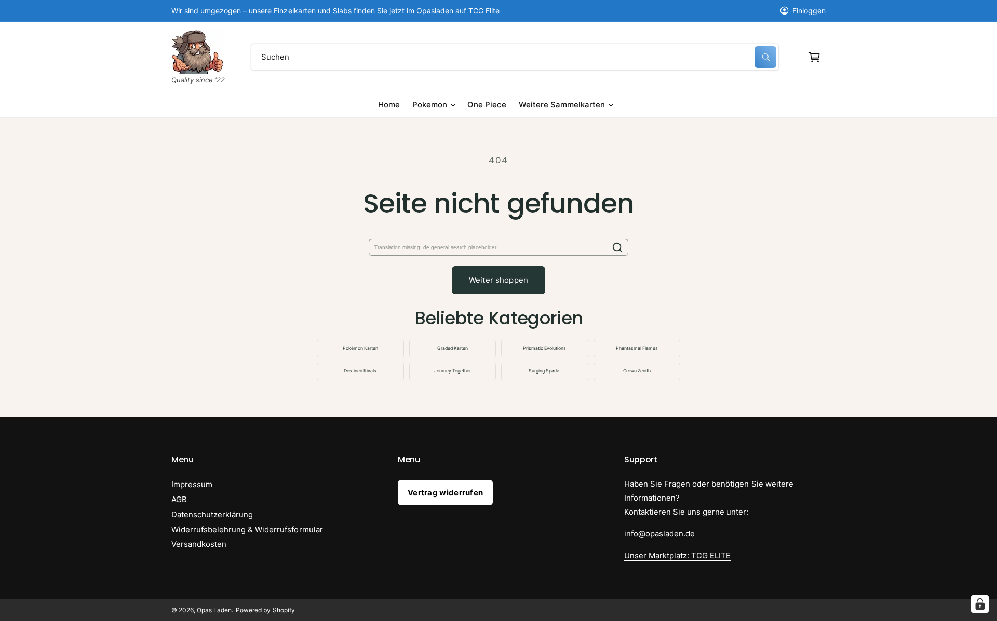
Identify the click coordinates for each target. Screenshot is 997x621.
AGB (179, 499)
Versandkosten (198, 544)
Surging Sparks (545, 371)
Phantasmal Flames (637, 348)
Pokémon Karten (360, 348)
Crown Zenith (637, 371)
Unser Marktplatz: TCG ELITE (677, 555)
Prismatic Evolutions (544, 348)
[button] (814, 57)
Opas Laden (214, 610)
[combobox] (515, 57)
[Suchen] (617, 247)
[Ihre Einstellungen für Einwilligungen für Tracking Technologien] (980, 604)
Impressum (191, 484)
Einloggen (809, 10)
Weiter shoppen (498, 280)
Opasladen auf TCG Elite (458, 10)
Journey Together (452, 371)
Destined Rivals (360, 371)
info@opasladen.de (659, 534)
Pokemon (429, 104)
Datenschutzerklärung (212, 514)
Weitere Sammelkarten (562, 104)
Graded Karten (452, 348)
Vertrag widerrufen (445, 493)
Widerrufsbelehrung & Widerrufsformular (247, 529)
